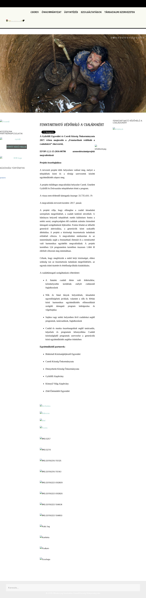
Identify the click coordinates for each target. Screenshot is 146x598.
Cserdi (35, 12)
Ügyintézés (71, 12)
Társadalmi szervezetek (120, 12)
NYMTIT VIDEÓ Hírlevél (16, 146)
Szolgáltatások (91, 12)
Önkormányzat (51, 12)
